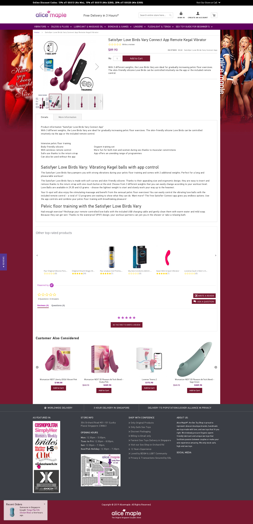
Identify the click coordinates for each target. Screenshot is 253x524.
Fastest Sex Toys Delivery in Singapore (150, 440)
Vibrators (40, 26)
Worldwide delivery (59, 407)
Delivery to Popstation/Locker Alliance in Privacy (179, 407)
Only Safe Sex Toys (140, 427)
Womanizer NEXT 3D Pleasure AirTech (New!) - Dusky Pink (103, 380)
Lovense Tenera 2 (149, 379)
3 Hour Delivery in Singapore (111, 407)
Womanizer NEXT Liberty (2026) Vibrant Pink (58, 379)
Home (36, 32)
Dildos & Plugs (60, 26)
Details (44, 117)
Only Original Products (142, 422)
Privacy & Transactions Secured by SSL (150, 457)
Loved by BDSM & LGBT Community (148, 453)
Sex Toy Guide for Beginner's (193, 26)
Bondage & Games (118, 26)
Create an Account (198, 18)
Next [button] (215, 367)
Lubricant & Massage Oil (88, 26)
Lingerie (138, 26)
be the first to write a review (126, 325)
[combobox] (156, 15)
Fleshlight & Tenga (159, 26)
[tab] (45, 117)
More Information (67, 117)
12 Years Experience (141, 449)
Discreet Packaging (140, 431)
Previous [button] (37, 367)
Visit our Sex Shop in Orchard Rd (147, 444)
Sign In (181, 18)
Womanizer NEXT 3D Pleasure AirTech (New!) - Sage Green (194, 380)
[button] (41, 66)
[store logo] (51, 14)
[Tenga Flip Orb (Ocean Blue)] (12, 512)
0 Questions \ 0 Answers (48, 299)
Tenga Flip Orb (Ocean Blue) (30, 511)
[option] (58, 366)
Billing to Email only (140, 435)
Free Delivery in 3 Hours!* (101, 15)
